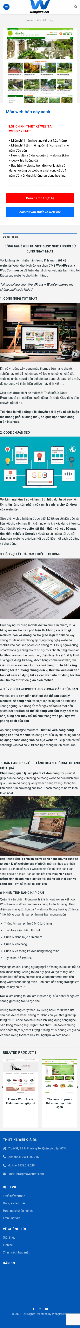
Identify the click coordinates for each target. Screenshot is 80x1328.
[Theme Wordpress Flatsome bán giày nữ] (20, 1076)
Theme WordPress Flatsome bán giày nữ (20, 1101)
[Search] (75, 7)
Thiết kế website (14, 1196)
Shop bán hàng (45, 20)
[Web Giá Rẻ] (40, 7)
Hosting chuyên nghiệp (18, 1211)
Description (10, 236)
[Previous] (3, 1095)
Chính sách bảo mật (16, 1252)
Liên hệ (8, 1245)
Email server (11, 1218)
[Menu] (6, 7)
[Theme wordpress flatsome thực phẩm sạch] (59, 1076)
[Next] (77, 1095)
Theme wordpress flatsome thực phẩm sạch (59, 1103)
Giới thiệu (9, 1237)
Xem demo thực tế (40, 198)
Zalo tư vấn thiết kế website (40, 212)
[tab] (40, 237)
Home (29, 20)
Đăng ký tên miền (14, 1203)
